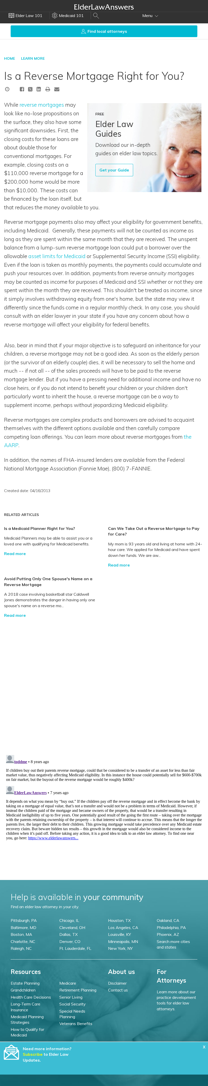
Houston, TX (119, 920)
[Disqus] (104, 681)
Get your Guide (114, 169)
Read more (15, 553)
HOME (9, 58)
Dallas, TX (68, 934)
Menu (147, 15)
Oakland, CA (168, 920)
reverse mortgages (42, 104)
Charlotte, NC (23, 941)
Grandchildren (23, 990)
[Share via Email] (57, 89)
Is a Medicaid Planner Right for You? (39, 528)
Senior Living (70, 997)
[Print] (48, 89)
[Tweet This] (30, 90)
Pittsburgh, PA (24, 920)
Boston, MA (21, 934)
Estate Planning (25, 983)
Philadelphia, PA (171, 927)
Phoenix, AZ (168, 934)
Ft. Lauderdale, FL (75, 948)
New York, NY (120, 948)
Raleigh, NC (21, 948)
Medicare (67, 983)
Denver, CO (69, 941)
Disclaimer (117, 983)
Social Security (72, 1003)
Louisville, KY (119, 934)
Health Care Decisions (31, 997)
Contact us (118, 990)
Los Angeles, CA (123, 927)
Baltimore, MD (23, 927)
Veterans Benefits (75, 1023)
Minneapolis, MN (123, 941)
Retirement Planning (77, 990)
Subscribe (33, 1054)
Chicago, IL (69, 920)
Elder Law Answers (104, 7)
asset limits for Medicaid (56, 256)
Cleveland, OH (72, 927)
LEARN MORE (33, 58)
